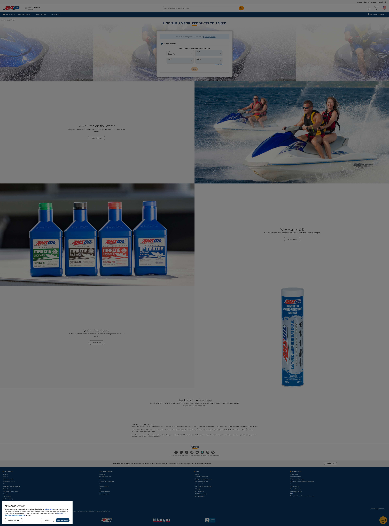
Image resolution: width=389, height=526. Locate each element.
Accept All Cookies (62, 520)
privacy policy (49, 509)
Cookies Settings (13, 520)
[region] (37, 512)
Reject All (47, 520)
